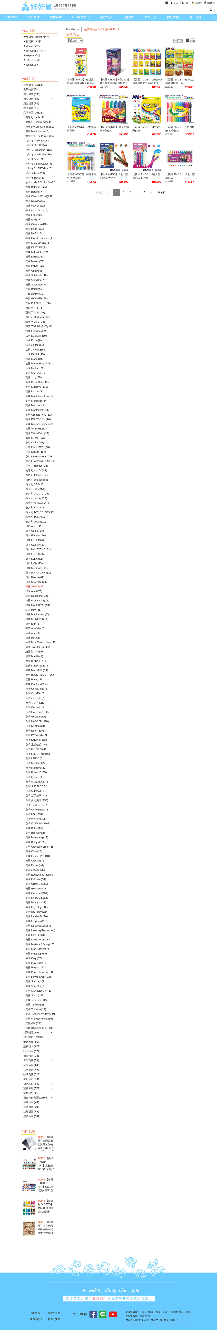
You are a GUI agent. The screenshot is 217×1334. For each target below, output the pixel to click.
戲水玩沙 (150, 17)
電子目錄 (195, 17)
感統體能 (33, 17)
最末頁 (161, 192)
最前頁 (100, 192)
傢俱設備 (173, 17)
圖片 (179, 40)
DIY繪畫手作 (81, 17)
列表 (192, 40)
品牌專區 (11, 17)
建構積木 (56, 17)
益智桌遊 (106, 17)
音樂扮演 (128, 17)
